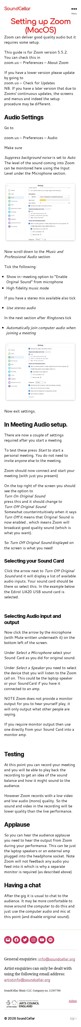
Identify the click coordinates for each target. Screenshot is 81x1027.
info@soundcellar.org (56, 959)
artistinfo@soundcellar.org (27, 979)
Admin (73, 1001)
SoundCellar (17, 9)
